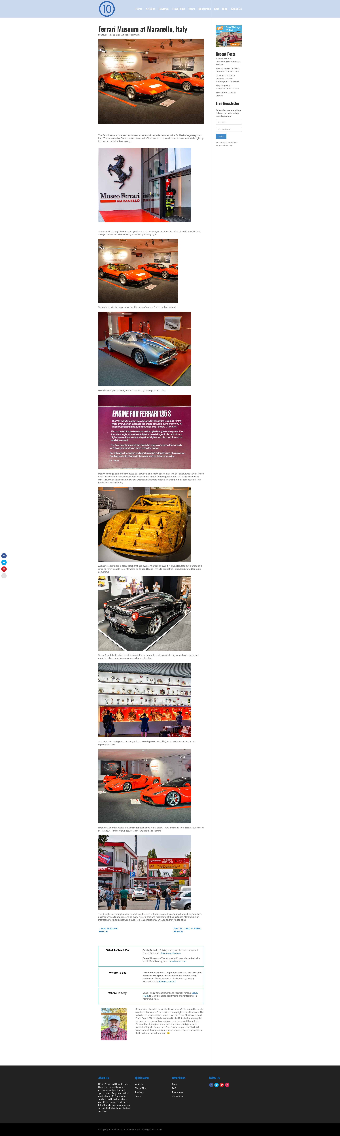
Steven (104, 35)
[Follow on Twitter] (216, 1085)
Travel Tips (178, 9)
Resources (204, 9)
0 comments (134, 35)
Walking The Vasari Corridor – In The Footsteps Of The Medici (228, 78)
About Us (236, 9)
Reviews (164, 9)
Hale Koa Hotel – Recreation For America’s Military (228, 61)
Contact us (177, 1096)
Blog (225, 9)
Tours (191, 9)
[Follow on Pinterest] (222, 1085)
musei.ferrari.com (177, 961)
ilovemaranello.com (171, 953)
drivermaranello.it (167, 981)
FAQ (216, 9)
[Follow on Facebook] (211, 1085)
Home (138, 9)
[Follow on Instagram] (227, 1085)
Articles (150, 9)
